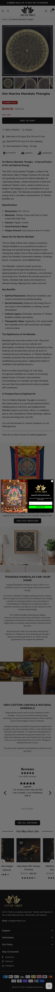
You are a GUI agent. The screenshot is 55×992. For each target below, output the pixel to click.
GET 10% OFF (40, 507)
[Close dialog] (52, 481)
